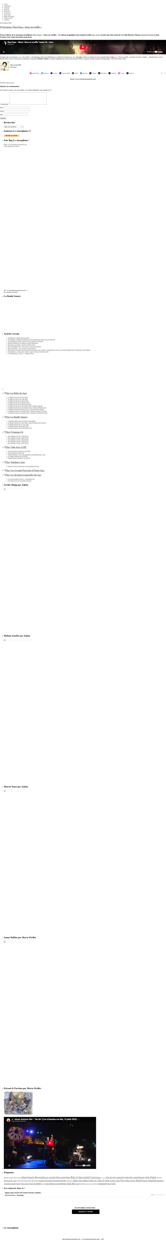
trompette (102, 1183)
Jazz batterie (83, 1180)
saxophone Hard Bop (66, 1183)
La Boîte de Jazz (18, 393)
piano (39, 1183)
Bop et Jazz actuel (80, 1177)
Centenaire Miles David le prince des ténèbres (21, 421)
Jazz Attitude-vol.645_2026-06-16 (18, 436)
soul (77, 1183)
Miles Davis (130, 1180)
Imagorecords (60, 1180)
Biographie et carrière (45, 1177)
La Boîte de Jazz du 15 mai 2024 (18, 399)
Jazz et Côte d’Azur (99, 1180)
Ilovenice (49, 1180)
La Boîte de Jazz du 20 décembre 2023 (19, 404)
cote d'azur (150, 1177)
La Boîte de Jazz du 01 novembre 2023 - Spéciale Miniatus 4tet (27, 407)
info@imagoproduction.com (71, 1239)
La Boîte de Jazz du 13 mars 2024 (18, 401)
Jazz (75, 1180)
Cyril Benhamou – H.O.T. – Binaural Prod (21, 353)
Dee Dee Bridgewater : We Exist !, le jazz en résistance (24, 346)
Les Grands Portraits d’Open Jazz (27, 470)
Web (102, 1239)
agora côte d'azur (15, 1177)
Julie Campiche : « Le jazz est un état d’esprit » (22, 348)
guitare (41, 1180)
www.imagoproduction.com (91, 1239)
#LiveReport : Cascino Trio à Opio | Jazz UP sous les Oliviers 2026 (28, 352)
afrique (6, 1177)
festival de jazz (10, 1180)
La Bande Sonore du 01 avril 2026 (18, 424)
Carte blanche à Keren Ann (16, 453)
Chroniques (7, 6)
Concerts (6, 7)
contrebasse (138, 1177)
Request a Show (86, 1212)
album (24, 1177)
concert (120, 1177)
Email (2, 111)
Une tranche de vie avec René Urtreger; (20, 481)
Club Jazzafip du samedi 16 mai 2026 (19, 451)
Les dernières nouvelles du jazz (25, 475)
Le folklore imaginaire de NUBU (18, 456)
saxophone (50, 1183)
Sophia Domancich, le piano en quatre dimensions (23, 343)
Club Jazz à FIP (18, 447)
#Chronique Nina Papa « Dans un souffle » (21, 27)
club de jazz (110, 1177)
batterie (30, 1177)
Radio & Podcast (9, 16)
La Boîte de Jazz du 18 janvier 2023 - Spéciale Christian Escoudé (27, 413)
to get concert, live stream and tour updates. (23, 1193)
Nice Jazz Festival (28, 1184)
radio (43, 1184)
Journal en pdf (8, 18)
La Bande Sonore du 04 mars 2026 (18, 426)
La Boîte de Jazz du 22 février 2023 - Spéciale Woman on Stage (27, 411)
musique (152, 1180)
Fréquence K (16, 432)
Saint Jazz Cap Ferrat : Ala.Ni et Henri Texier (21, 345)
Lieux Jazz (7, 14)
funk (36, 1181)
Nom (1, 107)
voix (113, 1183)
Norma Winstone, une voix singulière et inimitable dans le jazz (26, 454)
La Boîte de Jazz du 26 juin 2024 (18, 397)
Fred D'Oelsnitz (22, 1181)
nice (18, 1183)
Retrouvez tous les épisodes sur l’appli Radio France (23, 466)
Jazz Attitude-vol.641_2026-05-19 (18, 443)
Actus (5, 4)
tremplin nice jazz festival (89, 1184)
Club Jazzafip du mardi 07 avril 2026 (19, 458)
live (122, 1180)
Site (1, 114)
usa (109, 1183)
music (145, 1180)
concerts (128, 1177)
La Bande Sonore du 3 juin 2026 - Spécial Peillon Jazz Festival (27, 423)
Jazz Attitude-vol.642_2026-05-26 (18, 441)
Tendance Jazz (17, 462)
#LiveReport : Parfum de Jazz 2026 (18, 338)
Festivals (6, 9)
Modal (139, 1180)
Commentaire (4, 104)
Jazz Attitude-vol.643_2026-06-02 (18, 439)
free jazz (31, 1181)
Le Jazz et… (7, 13)
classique (103, 1177)
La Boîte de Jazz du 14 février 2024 (18, 402)
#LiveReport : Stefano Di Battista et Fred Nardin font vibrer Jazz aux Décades (31, 339)
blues (68, 1177)
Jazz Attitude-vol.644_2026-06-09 (18, 438)
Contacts (6, 20)
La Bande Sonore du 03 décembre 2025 (20, 428)
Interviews (7, 11)
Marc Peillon (110, 57)
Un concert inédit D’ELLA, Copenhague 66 (21, 479)
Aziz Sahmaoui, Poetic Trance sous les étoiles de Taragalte (25, 341)
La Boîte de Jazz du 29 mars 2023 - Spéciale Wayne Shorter (26, 409)
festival (159, 1177)
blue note (60, 1177)
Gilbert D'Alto (10, 82)
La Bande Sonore (18, 417)
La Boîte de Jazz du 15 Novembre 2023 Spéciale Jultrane (25, 406)
